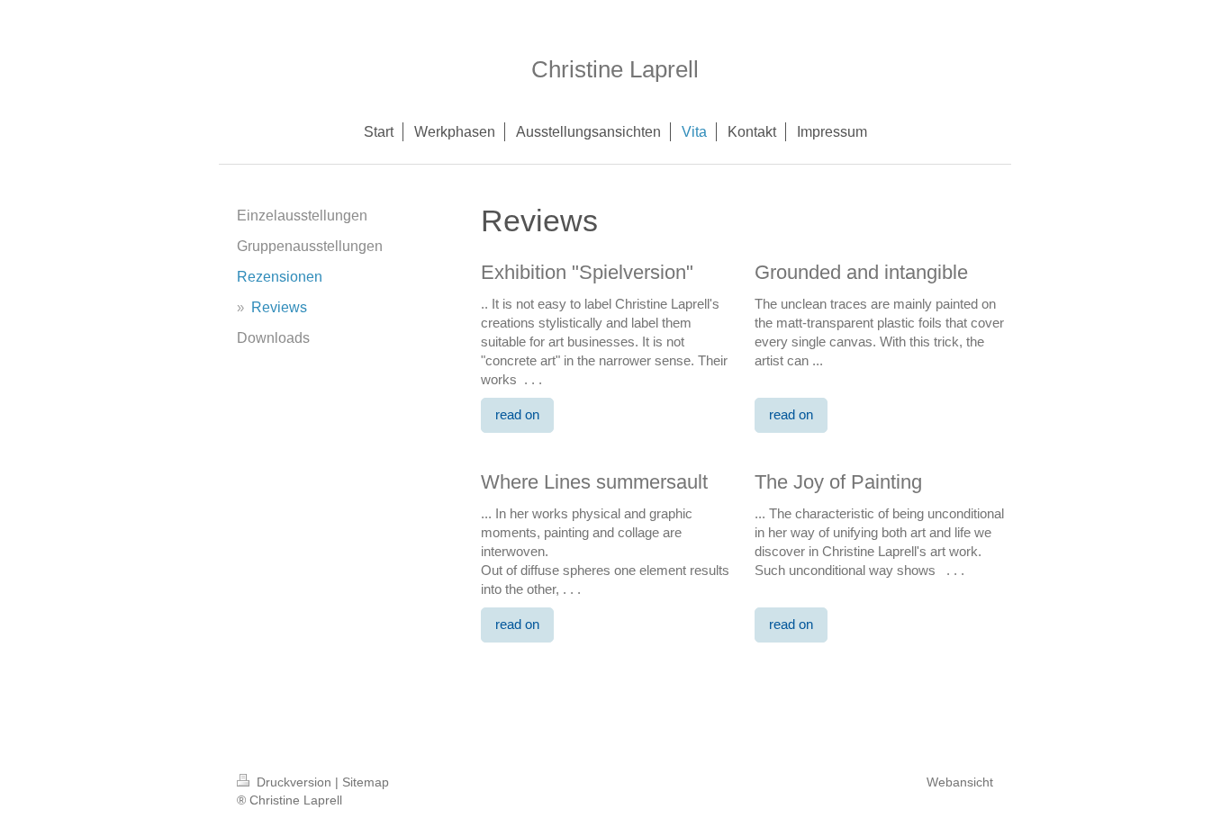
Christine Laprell (615, 69)
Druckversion (294, 782)
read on (517, 414)
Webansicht (960, 782)
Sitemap (365, 782)
